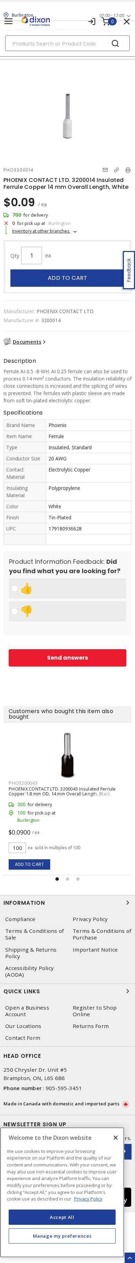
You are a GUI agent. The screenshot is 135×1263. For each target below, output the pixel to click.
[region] (62, 1192)
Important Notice (95, 949)
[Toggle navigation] (8, 21)
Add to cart (68, 278)
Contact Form (22, 1038)
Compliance (20, 919)
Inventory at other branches (41, 231)
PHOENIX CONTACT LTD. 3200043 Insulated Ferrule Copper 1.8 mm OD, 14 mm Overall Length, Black (62, 791)
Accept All (62, 1217)
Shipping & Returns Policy (31, 953)
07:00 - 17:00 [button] (111, 15)
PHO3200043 (23, 783)
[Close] (115, 1137)
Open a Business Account (27, 1011)
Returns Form (91, 1026)
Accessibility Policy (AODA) (29, 971)
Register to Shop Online (95, 1011)
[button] (57, 879)
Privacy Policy (90, 919)
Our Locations (23, 1026)
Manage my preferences (62, 1236)
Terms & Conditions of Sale (34, 934)
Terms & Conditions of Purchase (102, 934)
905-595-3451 (64, 1088)
